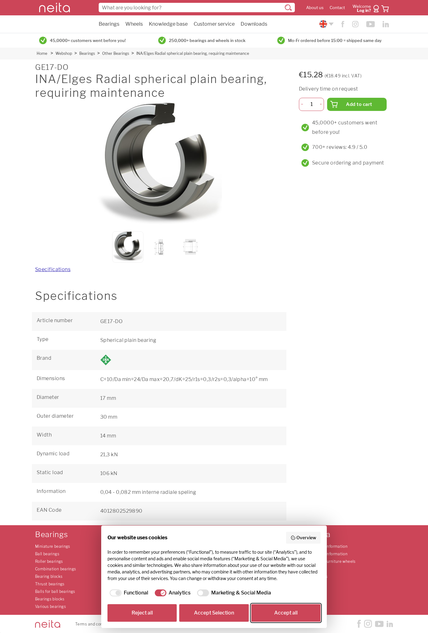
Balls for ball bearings (55, 591)
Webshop (63, 53)
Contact (337, 7)
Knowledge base (168, 24)
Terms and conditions (95, 624)
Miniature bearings (52, 546)
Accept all (286, 613)
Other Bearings (115, 53)
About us (315, 7)
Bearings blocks (50, 599)
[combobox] (197, 7)
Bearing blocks (48, 576)
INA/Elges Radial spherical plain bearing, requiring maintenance (192, 53)
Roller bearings (49, 561)
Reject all (142, 613)
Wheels (134, 24)
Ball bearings (47, 554)
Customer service (214, 24)
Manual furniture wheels (333, 561)
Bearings (109, 24)
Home (42, 53)
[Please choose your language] (326, 24)
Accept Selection (214, 613)
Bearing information (329, 546)
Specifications (52, 269)
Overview (306, 537)
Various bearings (50, 606)
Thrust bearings (50, 584)
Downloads (254, 24)
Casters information (329, 554)
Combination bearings (55, 569)
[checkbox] (127, 593)
